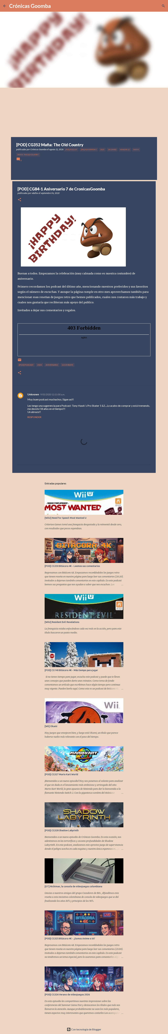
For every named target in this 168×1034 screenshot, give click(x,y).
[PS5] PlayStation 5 (89, 150)
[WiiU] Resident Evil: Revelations (62, 622)
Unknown (33, 394)
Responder (34, 417)
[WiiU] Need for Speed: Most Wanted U (65, 518)
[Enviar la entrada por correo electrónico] (19, 361)
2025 (102, 150)
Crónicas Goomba (30, 6)
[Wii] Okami (51, 726)
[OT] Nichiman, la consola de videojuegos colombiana (73, 886)
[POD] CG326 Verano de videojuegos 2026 (67, 994)
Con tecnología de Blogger (86, 1029)
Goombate (67, 365)
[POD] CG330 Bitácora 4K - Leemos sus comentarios (72, 566)
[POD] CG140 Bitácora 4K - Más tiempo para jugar (71, 670)
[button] (19, 200)
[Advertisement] (84, 112)
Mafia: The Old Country (28, 155)
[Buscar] (163, 6)
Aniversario (52, 365)
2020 (39, 365)
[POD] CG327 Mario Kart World (61, 774)
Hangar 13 (125, 150)
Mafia (136, 150)
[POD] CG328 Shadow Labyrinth (62, 830)
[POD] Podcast (71, 150)
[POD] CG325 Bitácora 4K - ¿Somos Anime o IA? (70, 938)
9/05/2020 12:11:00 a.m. (52, 394)
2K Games (112, 150)
